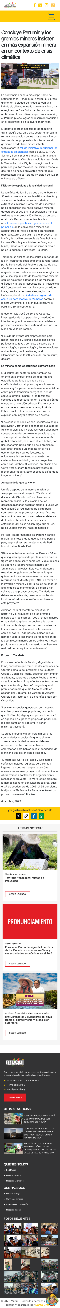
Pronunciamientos (13, 943)
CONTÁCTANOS (15, 1097)
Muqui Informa (19, 874)
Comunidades (21, 1013)
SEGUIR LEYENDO (17, 894)
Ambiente (9, 1013)
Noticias (45, 1013)
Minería (8, 874)
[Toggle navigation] (51, 16)
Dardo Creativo (44, 1304)
